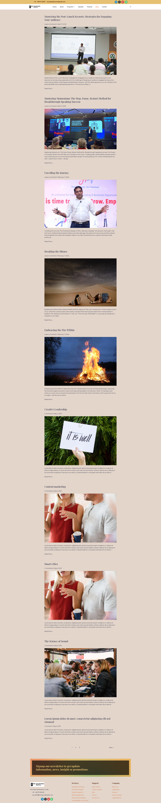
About (62, 7)
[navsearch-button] (130, 7)
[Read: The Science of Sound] (80, 672)
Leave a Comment (50, 24)
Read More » (48, 88)
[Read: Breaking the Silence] (80, 282)
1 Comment (48, 726)
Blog (97, 7)
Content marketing (55, 486)
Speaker (81, 7)
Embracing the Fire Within (59, 330)
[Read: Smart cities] (80, 595)
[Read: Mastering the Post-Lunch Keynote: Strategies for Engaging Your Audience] (80, 51)
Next (111, 747)
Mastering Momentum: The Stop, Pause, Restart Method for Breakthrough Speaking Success (77, 100)
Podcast (89, 7)
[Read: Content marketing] (80, 518)
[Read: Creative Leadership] (80, 440)
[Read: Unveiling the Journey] (80, 204)
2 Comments (48, 413)
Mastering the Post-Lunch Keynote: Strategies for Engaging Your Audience (78, 18)
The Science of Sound (56, 641)
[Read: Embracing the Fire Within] (80, 361)
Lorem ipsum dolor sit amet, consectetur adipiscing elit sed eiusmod (77, 720)
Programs (70, 7)
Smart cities (51, 564)
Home (55, 7)
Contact (104, 7)
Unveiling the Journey (56, 172)
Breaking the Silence (55, 251)
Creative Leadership (55, 409)
